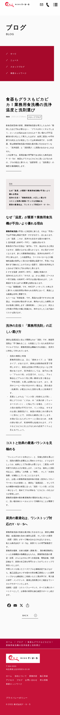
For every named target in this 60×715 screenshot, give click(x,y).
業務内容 (33, 676)
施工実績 (44, 676)
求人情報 (44, 680)
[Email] (15, 606)
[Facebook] (9, 606)
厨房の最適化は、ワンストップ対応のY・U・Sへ (29, 204)
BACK (25, 615)
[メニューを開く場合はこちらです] (55, 4)
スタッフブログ (34, 117)
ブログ (20, 680)
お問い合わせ (31, 680)
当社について (21, 676)
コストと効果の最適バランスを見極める (26, 201)
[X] (21, 606)
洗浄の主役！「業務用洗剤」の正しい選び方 (27, 198)
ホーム (9, 676)
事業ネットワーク (14, 684)
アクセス (10, 680)
